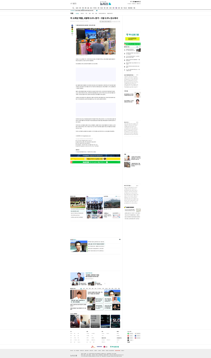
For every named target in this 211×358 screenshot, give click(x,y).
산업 (91, 8)
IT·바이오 (95, 8)
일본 (96, 13)
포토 (122, 8)
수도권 (101, 8)
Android (118, 339)
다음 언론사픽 (138, 333)
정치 (80, 8)
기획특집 (92, 337)
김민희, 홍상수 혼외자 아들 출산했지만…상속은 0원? (108, 307)
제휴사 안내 (82, 350)
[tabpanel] (112, 204)
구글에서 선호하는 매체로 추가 (106, 21)
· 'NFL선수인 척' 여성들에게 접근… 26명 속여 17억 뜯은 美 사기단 (132, 215)
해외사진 (108, 333)
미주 (86, 13)
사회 (98, 8)
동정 (93, 342)
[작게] (118, 21)
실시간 (77, 8)
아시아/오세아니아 (102, 13)
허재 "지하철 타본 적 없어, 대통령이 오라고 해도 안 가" (108, 300)
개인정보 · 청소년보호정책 (110, 350)
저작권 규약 (91, 350)
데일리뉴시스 (93, 339)
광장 (119, 8)
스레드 (131, 340)
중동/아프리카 (110, 13)
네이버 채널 (131, 333)
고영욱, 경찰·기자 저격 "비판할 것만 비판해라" (96, 244)
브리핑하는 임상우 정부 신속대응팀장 (77, 217)
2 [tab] (117, 196)
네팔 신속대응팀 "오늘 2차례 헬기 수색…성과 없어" (78, 309)
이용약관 (103, 350)
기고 (92, 335)
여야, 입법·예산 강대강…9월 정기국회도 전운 (82, 285)
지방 (104, 8)
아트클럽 (88, 335)
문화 (107, 8)
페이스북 (138, 335)
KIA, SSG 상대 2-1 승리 (74, 211)
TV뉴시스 (125, 8)
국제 (83, 8)
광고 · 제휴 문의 (76, 350)
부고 (90, 342)
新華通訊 (118, 335)
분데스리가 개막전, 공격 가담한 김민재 (77, 213)
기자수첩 (126, 91)
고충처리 (95, 350)
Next (105, 283)
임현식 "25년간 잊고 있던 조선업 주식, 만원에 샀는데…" (78, 305)
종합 (81, 288)
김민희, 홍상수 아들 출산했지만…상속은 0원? (96, 248)
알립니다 (122, 350)
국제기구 (82, 13)
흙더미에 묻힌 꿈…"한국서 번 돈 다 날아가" (98, 285)
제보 (134, 8)
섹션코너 (88, 339)
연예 (113, 8)
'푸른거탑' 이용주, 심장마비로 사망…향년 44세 (96, 241)
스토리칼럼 (93, 333)
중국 (93, 13)
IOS (117, 342)
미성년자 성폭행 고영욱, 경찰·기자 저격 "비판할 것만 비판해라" (95, 293)
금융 (88, 8)
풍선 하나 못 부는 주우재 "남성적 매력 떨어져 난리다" (99, 300)
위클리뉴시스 (139, 3)
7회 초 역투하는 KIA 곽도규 (75, 215)
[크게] (119, 21)
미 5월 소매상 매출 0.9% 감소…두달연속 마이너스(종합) (86, 151)
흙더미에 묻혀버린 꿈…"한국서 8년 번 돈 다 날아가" (99, 307)
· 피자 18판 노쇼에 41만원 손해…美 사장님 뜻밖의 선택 (132, 218)
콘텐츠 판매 (86, 350)
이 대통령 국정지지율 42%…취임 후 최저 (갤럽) (107, 216)
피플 (125, 154)
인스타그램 (138, 337)
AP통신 (118, 333)
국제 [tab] (137, 46)
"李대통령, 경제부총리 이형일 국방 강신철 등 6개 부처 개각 (92, 275)
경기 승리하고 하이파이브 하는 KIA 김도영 (77, 209)
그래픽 (102, 335)
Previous (71, 283)
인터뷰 (87, 337)
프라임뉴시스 (134, 3)
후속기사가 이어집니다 (89, 278)
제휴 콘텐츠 (130, 8)
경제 (85, 8)
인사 (87, 342)
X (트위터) (131, 337)
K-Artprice (129, 3)
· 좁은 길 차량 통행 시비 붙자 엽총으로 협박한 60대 (132, 216)
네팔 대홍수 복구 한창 (107, 209)
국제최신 (77, 13)
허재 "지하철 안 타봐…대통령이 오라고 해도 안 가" (96, 246)
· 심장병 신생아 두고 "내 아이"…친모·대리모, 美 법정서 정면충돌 (132, 213)
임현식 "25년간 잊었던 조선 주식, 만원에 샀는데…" (96, 250)
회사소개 (71, 350)
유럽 (89, 13)
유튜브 (131, 335)
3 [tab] (118, 196)
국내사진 (103, 333)
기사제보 (99, 350)
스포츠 (110, 8)
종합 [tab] (140, 46)
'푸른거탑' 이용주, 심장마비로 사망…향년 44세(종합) (78, 301)
